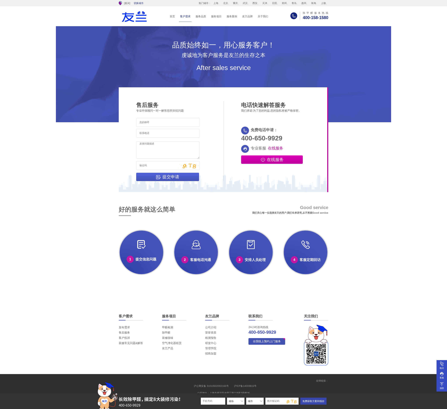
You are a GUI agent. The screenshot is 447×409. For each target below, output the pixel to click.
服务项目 (216, 16)
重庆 (235, 3)
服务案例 (232, 16)
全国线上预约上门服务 (267, 341)
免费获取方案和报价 (313, 401)
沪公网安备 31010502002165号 (211, 386)
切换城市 (139, 3)
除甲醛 (166, 332)
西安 (254, 3)
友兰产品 (167, 348)
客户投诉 (124, 337)
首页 (172, 16)
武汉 (245, 3)
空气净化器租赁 (172, 343)
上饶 (323, 3)
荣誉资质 (210, 332)
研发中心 (210, 343)
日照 (274, 3)
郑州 (284, 3)
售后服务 (124, 332)
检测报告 (210, 337)
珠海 (313, 3)
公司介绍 (210, 327)
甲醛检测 (167, 327)
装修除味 (167, 337)
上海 (215, 3)
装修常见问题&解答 (131, 343)
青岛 (294, 3)
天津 (264, 3)
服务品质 (201, 16)
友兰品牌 (247, 16)
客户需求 (185, 16)
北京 (225, 3)
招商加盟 (210, 353)
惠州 (303, 3)
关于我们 (263, 16)
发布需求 (124, 327)
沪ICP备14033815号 (245, 386)
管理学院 (210, 348)
